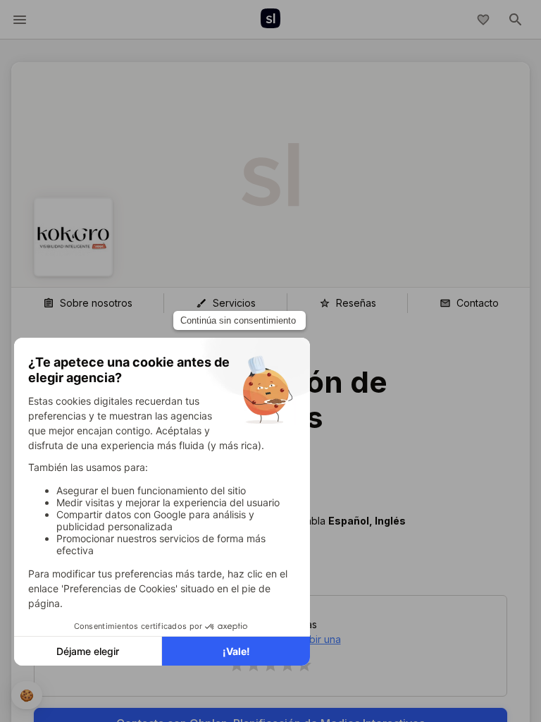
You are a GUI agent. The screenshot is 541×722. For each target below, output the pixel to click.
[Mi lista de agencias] (483, 20)
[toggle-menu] (19, 19)
